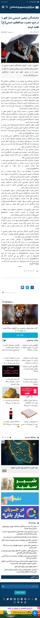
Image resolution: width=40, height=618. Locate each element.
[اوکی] (21, 602)
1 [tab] (10, 437)
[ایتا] (14, 599)
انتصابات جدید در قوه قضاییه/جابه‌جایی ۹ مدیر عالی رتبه (20, 537)
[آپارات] (25, 599)
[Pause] (4, 322)
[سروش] (11, 599)
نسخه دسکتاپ (20, 592)
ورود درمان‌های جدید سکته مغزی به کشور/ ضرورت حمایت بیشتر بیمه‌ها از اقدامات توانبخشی (19, 533)
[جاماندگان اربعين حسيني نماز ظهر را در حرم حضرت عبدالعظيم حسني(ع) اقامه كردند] (20, 48)
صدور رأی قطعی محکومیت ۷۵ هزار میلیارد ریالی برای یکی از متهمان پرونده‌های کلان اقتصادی (19, 552)
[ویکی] (18, 602)
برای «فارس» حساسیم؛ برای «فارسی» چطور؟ (24, 468)
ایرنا (22, 7)
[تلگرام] (35, 599)
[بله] (21, 599)
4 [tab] (3, 437)
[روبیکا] (28, 599)
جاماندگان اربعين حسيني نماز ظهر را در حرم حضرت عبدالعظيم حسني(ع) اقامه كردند (20, 23)
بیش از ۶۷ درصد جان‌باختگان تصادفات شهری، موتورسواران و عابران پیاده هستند (19, 527)
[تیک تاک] (25, 602)
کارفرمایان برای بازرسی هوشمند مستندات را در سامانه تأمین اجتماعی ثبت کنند (19, 557)
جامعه (20, 266)
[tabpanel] (20, 456)
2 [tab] (7, 437)
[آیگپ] (18, 599)
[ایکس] (32, 599)
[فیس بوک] (4, 599)
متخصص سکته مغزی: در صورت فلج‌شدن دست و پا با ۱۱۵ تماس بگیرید (20, 546)
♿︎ (35, 613)
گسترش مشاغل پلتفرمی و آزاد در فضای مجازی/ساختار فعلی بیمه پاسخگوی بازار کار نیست (20, 571)
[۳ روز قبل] (20, 452)
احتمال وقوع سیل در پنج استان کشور (26, 566)
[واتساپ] (14, 602)
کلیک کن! (20, 335)
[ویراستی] (7, 599)
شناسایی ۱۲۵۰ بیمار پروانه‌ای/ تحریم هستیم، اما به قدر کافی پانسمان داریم (19, 541)
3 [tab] (5, 437)
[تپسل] (3, 302)
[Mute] (7, 322)
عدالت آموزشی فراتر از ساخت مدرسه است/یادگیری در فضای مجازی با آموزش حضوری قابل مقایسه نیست (19, 562)
